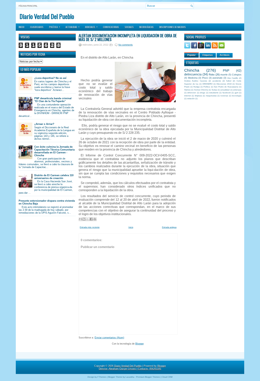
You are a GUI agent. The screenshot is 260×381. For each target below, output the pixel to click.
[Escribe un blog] (84, 219)
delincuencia (193, 74)
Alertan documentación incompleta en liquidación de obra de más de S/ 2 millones (128, 37)
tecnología (236, 96)
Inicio (21, 27)
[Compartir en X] (87, 219)
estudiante (214, 93)
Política (54, 27)
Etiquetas (208, 55)
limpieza (198, 96)
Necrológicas (146, 27)
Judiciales (91, 27)
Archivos (225, 55)
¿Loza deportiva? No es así (50, 78)
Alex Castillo (232, 78)
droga (202, 93)
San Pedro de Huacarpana (226, 87)
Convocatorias (111, 27)
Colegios (236, 74)
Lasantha (130, 377)
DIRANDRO (208, 84)
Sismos (187, 90)
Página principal (28, 6)
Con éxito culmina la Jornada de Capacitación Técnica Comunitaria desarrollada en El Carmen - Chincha (54, 151)
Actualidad (72, 27)
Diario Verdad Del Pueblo (47, 16)
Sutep (214, 90)
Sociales (129, 27)
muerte (224, 74)
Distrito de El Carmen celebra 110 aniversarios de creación (53, 177)
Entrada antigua (169, 227)
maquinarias (211, 96)
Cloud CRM (167, 377)
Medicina (193, 78)
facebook (227, 93)
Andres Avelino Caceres (195, 81)
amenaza (237, 90)
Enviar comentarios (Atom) (109, 337)
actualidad (225, 90)
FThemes (101, 377)
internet (187, 96)
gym (236, 93)
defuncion (191, 93)
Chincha (191, 70)
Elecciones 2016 (224, 84)
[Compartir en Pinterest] (95, 219)
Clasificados (36, 27)
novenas (224, 96)
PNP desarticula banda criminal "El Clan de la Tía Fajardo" (53, 100)
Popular (191, 55)
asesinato (217, 78)
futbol (228, 81)
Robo (212, 74)
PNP (226, 70)
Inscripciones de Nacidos (172, 27)
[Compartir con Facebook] (91, 219)
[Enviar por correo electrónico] (80, 219)
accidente (216, 81)
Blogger (139, 343)
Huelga (196, 87)
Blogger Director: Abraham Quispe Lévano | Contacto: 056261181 (132, 367)
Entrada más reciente (90, 227)
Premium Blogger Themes (148, 377)
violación (191, 98)
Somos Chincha (201, 90)
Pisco (205, 78)
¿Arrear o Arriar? (44, 124)
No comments (125, 45)
